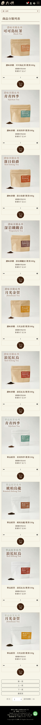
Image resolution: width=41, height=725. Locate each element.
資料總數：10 (29, 699)
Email (11, 713)
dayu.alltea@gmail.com (22, 713)
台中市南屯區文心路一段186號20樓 (21, 715)
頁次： (9, 699)
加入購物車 (20, 84)
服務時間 (11, 717)
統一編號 (16, 711)
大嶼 (9, 3)
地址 (9, 715)
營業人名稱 (14, 709)
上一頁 (20, 685)
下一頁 (20, 689)
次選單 (6, 11)
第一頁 (20, 681)
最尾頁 (20, 693)
